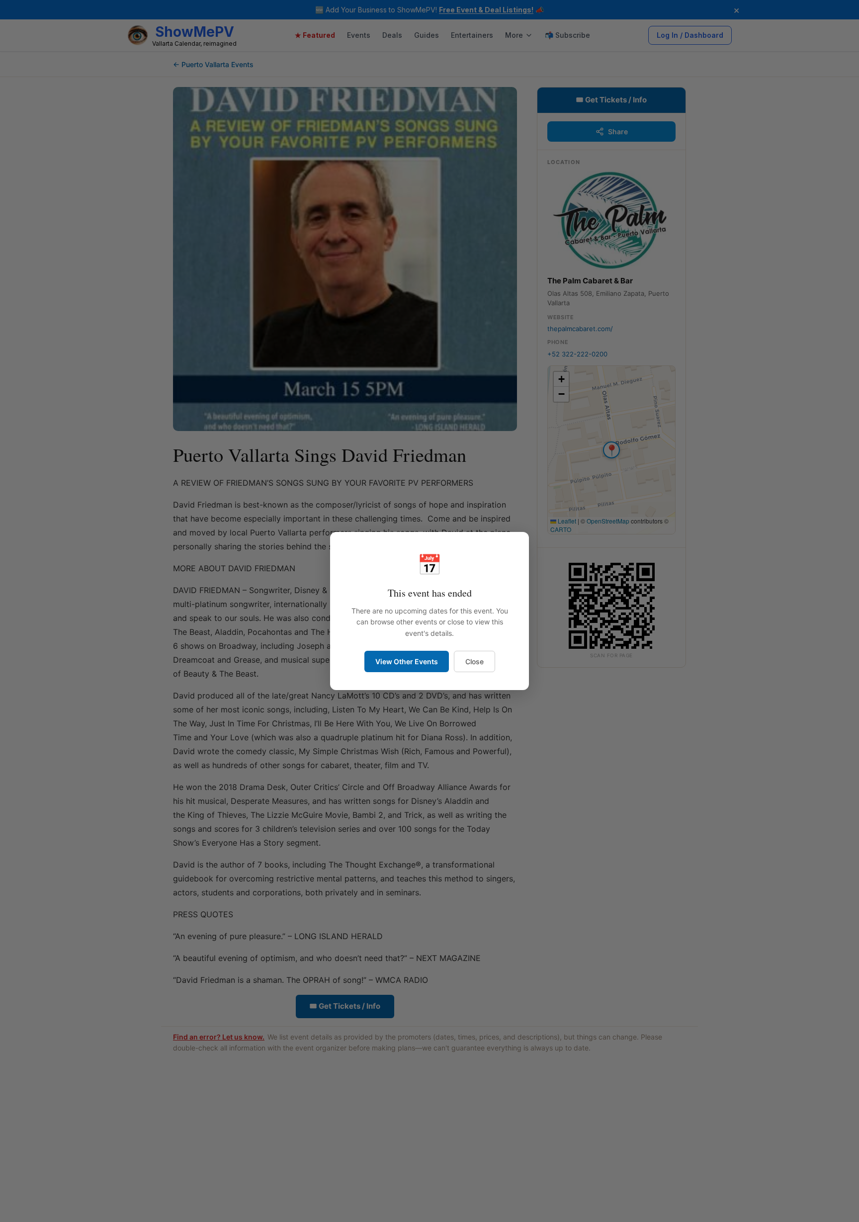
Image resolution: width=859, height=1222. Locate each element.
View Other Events (406, 661)
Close (474, 661)
